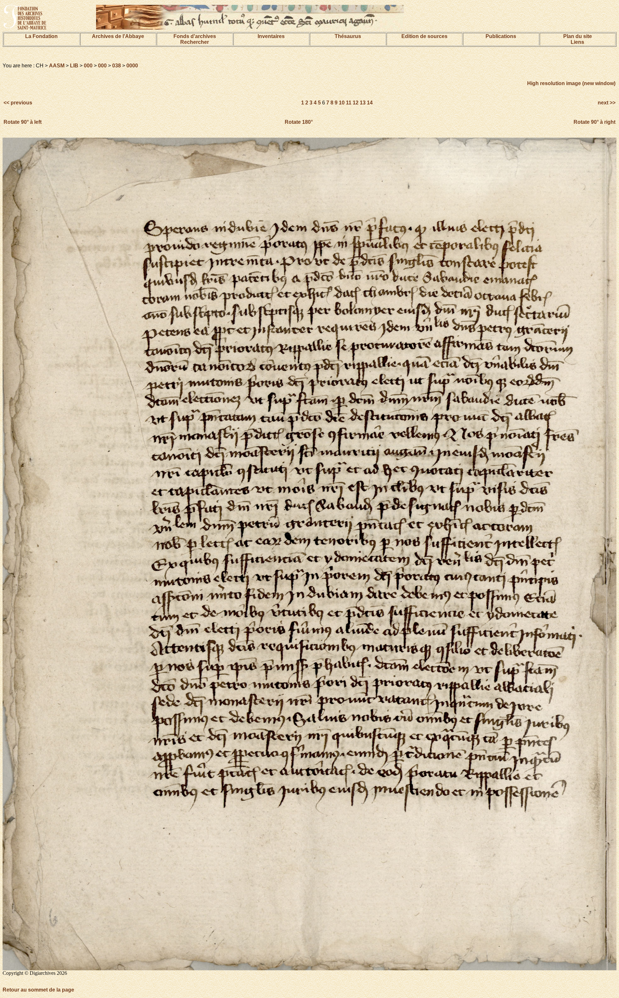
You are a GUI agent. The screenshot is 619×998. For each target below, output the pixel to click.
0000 (132, 65)
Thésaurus (348, 36)
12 (356, 102)
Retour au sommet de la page (38, 990)
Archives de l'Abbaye (118, 36)
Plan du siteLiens (577, 39)
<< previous (19, 102)
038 (116, 65)
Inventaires (271, 36)
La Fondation (41, 36)
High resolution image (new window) (571, 83)
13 (363, 102)
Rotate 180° (299, 122)
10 (342, 102)
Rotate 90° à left (23, 122)
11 (348, 102)
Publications (501, 36)
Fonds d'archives (194, 36)
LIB (74, 65)
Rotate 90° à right (594, 122)
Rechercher (194, 42)
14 (370, 102)
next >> (605, 102)
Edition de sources (424, 36)
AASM (56, 65)
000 (88, 65)
